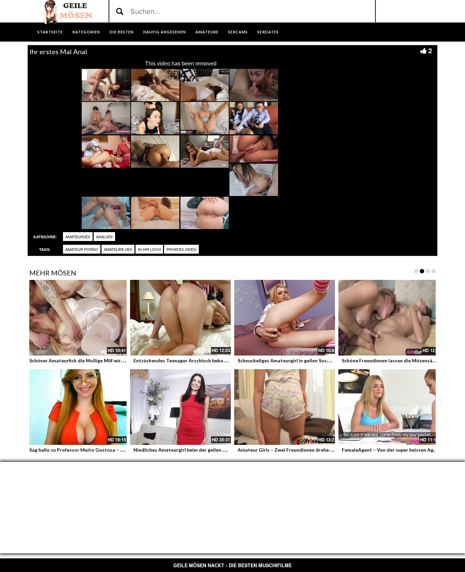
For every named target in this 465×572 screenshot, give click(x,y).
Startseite (50, 32)
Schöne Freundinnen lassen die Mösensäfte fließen (398, 360)
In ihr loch (149, 249)
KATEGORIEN (86, 32)
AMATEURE (207, 32)
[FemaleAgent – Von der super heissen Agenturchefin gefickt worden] (388, 407)
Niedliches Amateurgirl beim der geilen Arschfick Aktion (196, 450)
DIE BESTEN (122, 32)
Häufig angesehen (164, 32)
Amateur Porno (81, 249)
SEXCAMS (238, 32)
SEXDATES (268, 32)
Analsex (104, 236)
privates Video (181, 249)
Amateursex (77, 236)
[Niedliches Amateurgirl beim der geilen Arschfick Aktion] (180, 407)
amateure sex (118, 249)
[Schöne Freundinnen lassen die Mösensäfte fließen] (388, 318)
